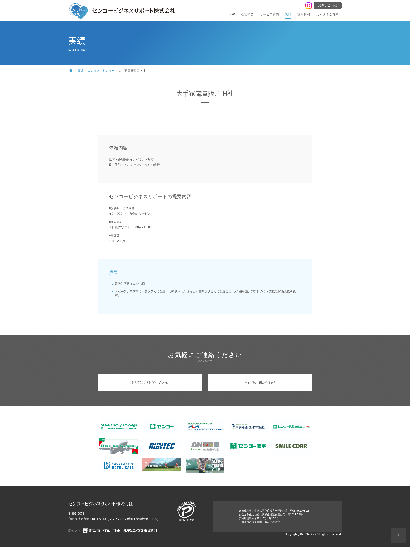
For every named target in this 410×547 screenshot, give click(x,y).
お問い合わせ (327, 5)
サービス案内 (269, 14)
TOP (231, 14)
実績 (288, 14)
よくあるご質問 (327, 14)
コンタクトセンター (101, 70)
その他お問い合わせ (260, 382)
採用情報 (303, 14)
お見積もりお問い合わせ (150, 382)
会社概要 (247, 14)
